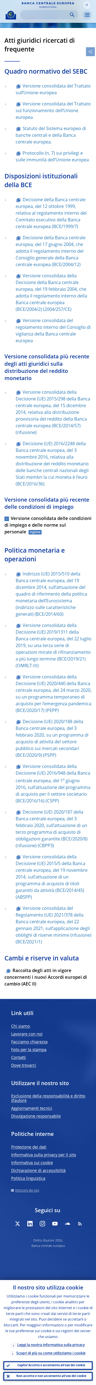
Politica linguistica (28, 1179)
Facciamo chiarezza (29, 1042)
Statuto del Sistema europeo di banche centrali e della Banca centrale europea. (51, 136)
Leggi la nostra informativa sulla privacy (51, 1345)
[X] (17, 1223)
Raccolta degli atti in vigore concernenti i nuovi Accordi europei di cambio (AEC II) (45, 978)
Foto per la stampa (28, 1050)
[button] (86, 5)
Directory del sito (27, 1190)
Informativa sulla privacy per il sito (43, 1155)
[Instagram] (42, 1223)
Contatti (18, 1058)
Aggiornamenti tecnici (31, 1109)
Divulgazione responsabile (36, 1116)
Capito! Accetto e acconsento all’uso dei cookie (51, 1365)
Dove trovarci (23, 1066)
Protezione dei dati (28, 1147)
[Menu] (87, 15)
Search (72, 15)
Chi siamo (20, 1026)
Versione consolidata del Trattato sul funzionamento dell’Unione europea (53, 111)
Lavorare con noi (27, 1034)
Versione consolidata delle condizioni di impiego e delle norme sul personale (48, 525)
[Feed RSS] (80, 1223)
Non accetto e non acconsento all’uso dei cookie (51, 1376)
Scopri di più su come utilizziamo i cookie (51, 1353)
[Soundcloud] (67, 1223)
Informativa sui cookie (32, 1163)
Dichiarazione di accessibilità (38, 1171)
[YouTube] (55, 1223)
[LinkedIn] (30, 1223)
